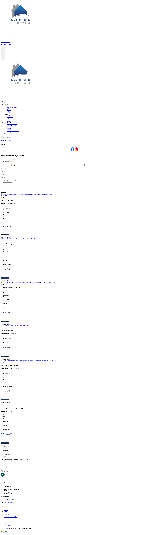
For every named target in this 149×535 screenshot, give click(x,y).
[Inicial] (20, 39)
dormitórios (3, 180)
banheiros (3, 187)
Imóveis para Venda (9, 499)
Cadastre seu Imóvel (12, 124)
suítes (2, 183)
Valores (2, 168)
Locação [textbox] (14, 165)
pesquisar (3, 192)
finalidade (3, 165)
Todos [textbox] (38, 165)
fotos (8, 237)
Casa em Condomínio (12, 107)
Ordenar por (81, 165)
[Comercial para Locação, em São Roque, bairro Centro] (15, 325)
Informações (10, 132)
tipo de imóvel (20, 165)
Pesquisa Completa (11, 125)
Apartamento (10, 112)
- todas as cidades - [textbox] (61, 165)
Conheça (6, 103)
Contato (6, 133)
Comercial (9, 108)
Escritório (9, 121)
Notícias (9, 128)
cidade (41, 165)
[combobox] (13, 165)
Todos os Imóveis (11, 105)
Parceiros (9, 129)
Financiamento (10, 126)
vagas (2, 190)
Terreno (9, 110)
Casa (8, 111)
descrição (3, 237)
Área (2, 174)
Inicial (5, 101)
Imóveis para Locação (9, 501)
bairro (68, 165)
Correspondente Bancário (13, 131)
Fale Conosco (8, 525)
